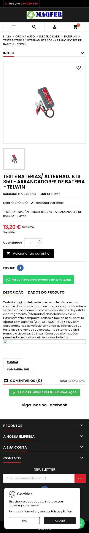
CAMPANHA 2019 (18, 369)
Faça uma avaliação (49, 203)
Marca (45, 194)
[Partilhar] (20, 268)
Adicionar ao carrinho (27, 253)
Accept (60, 520)
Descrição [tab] (13, 292)
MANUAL (12, 362)
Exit (24, 520)
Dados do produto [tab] (46, 292)
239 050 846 (29, 3)
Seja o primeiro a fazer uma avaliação (46, 392)
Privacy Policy (61, 511)
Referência (11, 194)
